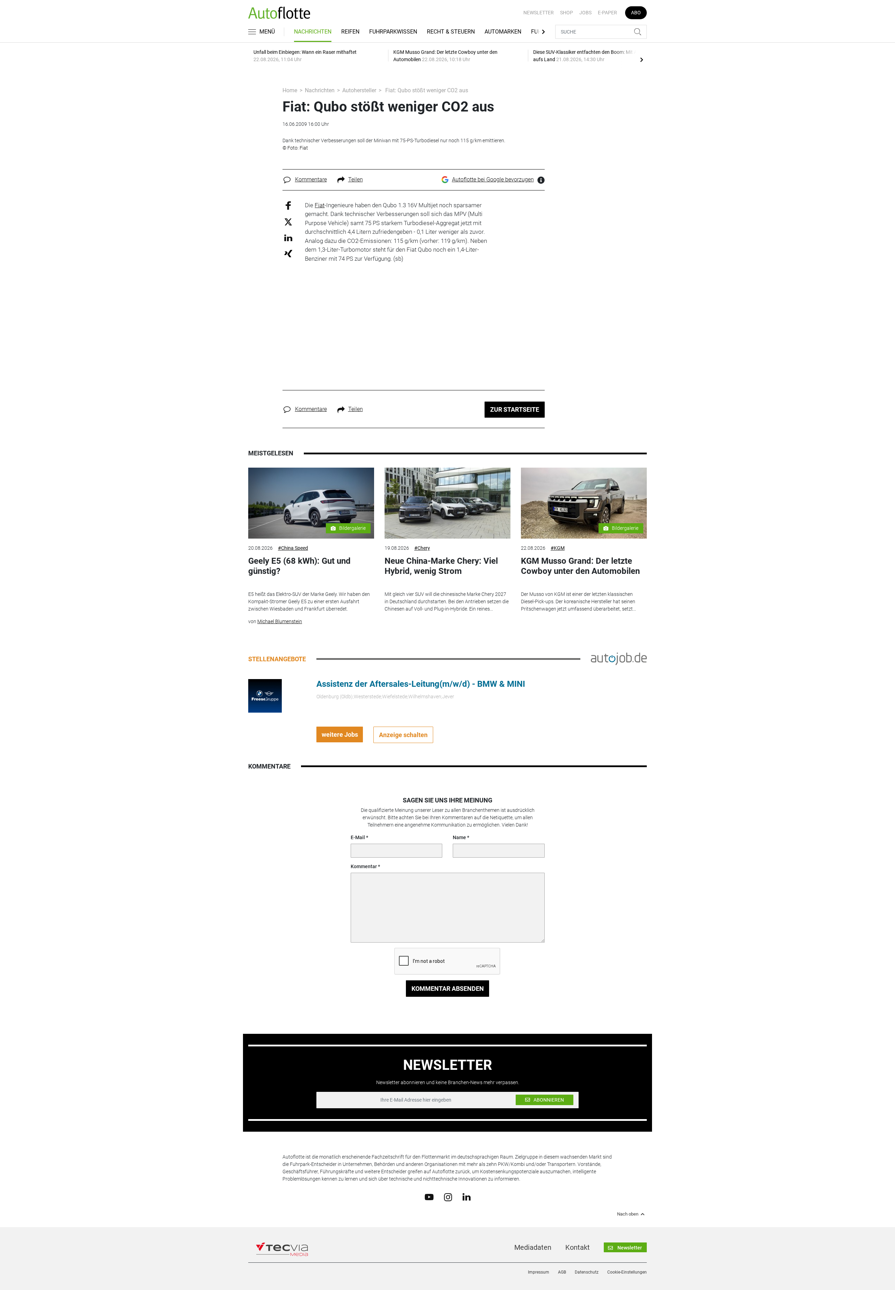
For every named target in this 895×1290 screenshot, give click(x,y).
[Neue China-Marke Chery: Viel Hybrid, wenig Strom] (447, 503)
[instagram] (448, 1196)
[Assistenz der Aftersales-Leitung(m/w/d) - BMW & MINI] (265, 695)
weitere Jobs (340, 734)
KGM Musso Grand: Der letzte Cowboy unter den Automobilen (580, 566)
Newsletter (538, 12)
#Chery (422, 548)
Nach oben (627, 1214)
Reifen (350, 31)
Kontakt (577, 1247)
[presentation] (641, 59)
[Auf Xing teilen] (288, 253)
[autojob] (619, 658)
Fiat (319, 205)
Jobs (585, 12)
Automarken (503, 31)
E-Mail (358, 837)
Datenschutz (587, 1272)
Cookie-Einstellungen (627, 1272)
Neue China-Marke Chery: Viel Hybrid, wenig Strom (441, 566)
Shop (566, 12)
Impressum (538, 1272)
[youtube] (429, 1196)
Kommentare (311, 179)
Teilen (355, 179)
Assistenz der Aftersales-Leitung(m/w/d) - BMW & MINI (420, 684)
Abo (636, 12)
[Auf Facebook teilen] (288, 205)
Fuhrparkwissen (393, 31)
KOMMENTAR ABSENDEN (447, 988)
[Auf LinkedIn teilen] (288, 237)
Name (459, 837)
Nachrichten (312, 31)
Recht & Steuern (451, 31)
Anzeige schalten (403, 734)
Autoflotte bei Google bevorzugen (493, 179)
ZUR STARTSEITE (514, 409)
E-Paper (607, 12)
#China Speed (293, 548)
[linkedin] (467, 1196)
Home (289, 90)
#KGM (558, 548)
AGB (562, 1272)
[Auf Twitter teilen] (288, 221)
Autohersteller (359, 90)
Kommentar (364, 866)
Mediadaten (532, 1247)
